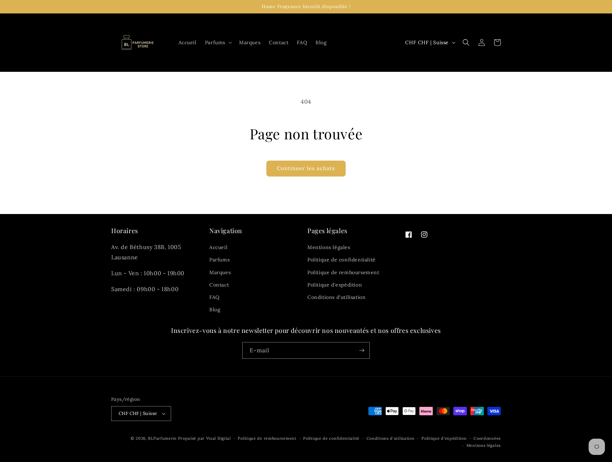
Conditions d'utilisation (336, 297)
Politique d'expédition (334, 285)
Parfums (219, 259)
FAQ (214, 297)
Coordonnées (487, 438)
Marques (220, 272)
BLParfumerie (162, 438)
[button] (218, 42)
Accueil (218, 247)
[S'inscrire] (361, 350)
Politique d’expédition (443, 438)
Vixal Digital (218, 438)
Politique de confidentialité (341, 259)
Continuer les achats (306, 168)
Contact (219, 285)
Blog (214, 309)
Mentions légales (328, 247)
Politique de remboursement (343, 272)
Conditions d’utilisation (391, 438)
